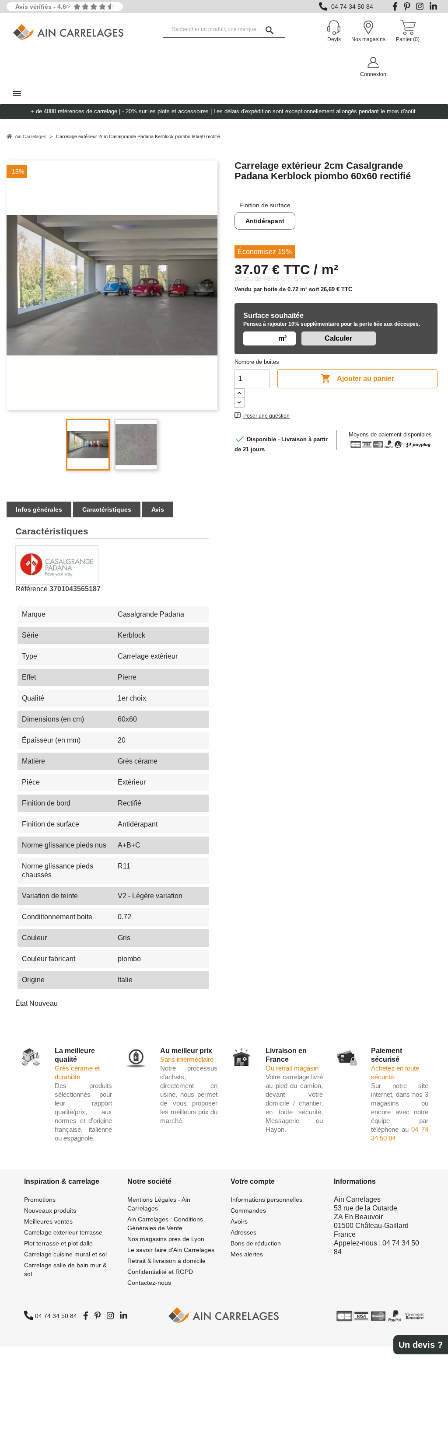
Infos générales (39, 509)
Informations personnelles (266, 1199)
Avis (157, 509)
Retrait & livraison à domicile (166, 1260)
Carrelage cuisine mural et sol (65, 1254)
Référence (31, 589)
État (21, 1003)
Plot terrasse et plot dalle (58, 1243)
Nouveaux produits (50, 1210)
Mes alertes (247, 1254)
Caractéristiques (106, 509)
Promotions (40, 1199)
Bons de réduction (256, 1243)
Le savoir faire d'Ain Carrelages (170, 1249)
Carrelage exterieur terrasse (63, 1232)
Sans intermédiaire (187, 1059)
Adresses (243, 1232)
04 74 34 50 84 (352, 6)
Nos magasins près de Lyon (165, 1238)
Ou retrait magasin (292, 1068)
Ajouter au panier (357, 378)
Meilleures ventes (48, 1221)
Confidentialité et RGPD (160, 1271)
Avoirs (239, 1221)
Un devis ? (421, 1345)
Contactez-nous (149, 1282)
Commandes (248, 1210)
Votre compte (253, 1181)
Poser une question (266, 416)
